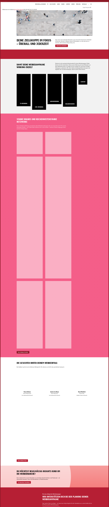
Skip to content (4, 1)
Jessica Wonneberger (18, 9)
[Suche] (88, 4)
